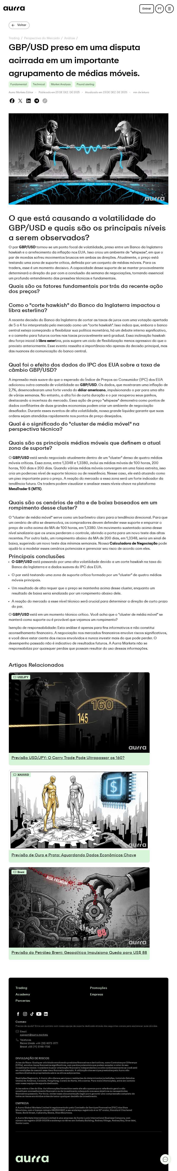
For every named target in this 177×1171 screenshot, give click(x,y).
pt (159, 8)
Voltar (21, 25)
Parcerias (23, 1000)
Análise (69, 38)
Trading (14, 38)
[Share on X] (20, 101)
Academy (23, 994)
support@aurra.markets (34, 1035)
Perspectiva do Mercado (42, 38)
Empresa (96, 994)
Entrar (146, 8)
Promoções (98, 988)
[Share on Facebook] (12, 101)
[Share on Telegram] (36, 101)
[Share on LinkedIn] (28, 101)
